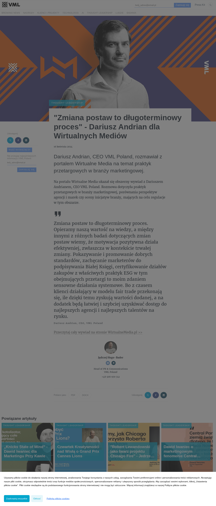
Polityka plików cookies (58, 498)
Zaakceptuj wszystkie (16, 498)
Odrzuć (37, 498)
